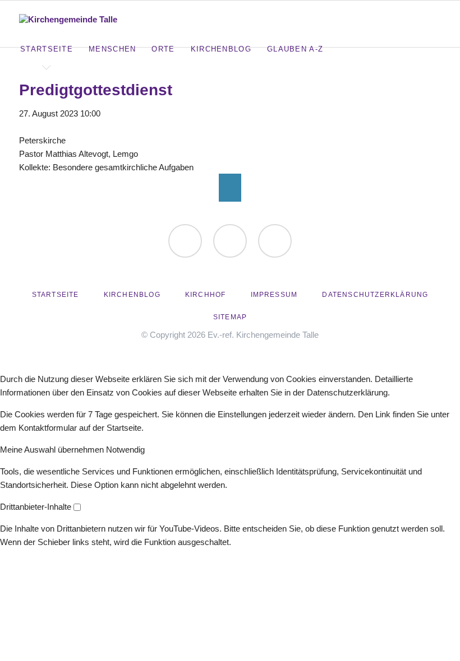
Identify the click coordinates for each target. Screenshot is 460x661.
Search (438, 17)
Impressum (274, 295)
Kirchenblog (132, 295)
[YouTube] (230, 241)
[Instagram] (275, 241)
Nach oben (230, 188)
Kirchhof (205, 295)
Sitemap (230, 317)
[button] (53, 449)
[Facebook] (185, 241)
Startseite (55, 295)
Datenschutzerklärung (375, 295)
